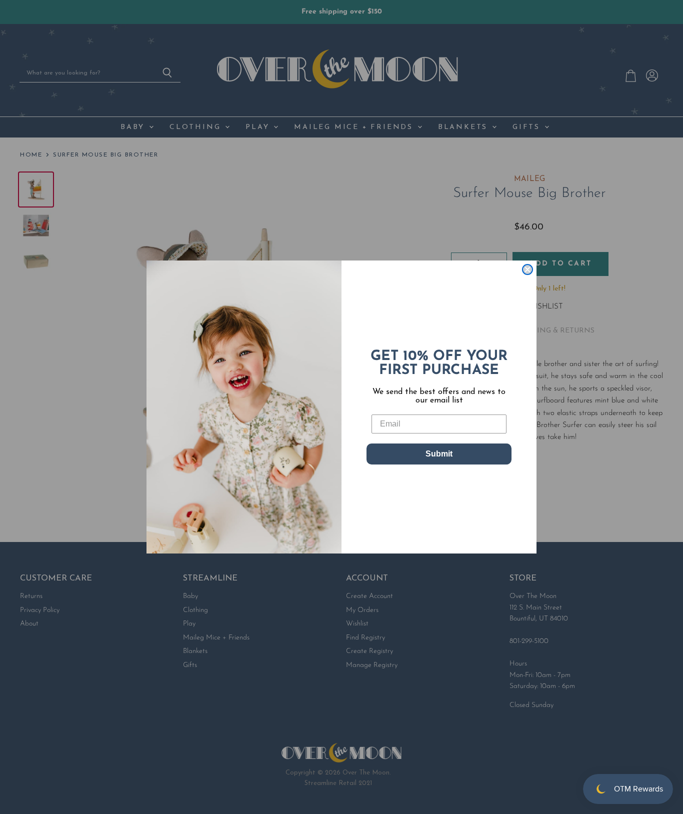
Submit (439, 454)
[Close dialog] (527, 269)
